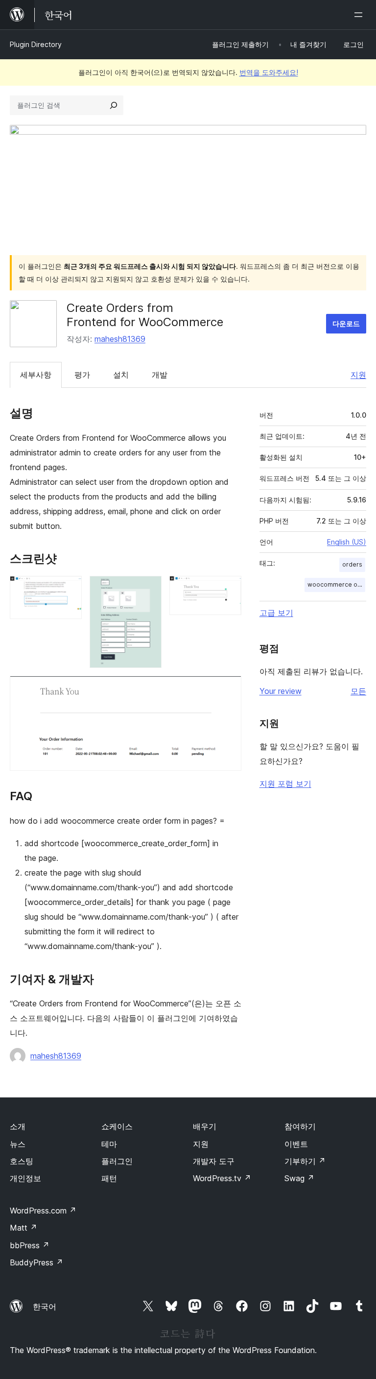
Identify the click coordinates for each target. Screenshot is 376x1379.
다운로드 (346, 323)
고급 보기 (276, 613)
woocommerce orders (336, 584)
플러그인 (117, 1161)
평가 (82, 375)
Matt (23, 1228)
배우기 (204, 1126)
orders (352, 564)
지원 (358, 375)
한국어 (44, 1306)
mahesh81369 (119, 339)
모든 (358, 691)
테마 (109, 1144)
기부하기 (305, 1161)
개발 (159, 375)
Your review (280, 691)
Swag (299, 1178)
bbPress (29, 1245)
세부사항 (35, 375)
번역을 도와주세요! (268, 72)
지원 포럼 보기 (285, 783)
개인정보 (25, 1178)
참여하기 (300, 1126)
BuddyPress (36, 1262)
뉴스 (17, 1144)
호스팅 (21, 1161)
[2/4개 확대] (148, 589)
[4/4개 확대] (228, 689)
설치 (121, 375)
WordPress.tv (222, 1178)
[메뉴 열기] (360, 14)
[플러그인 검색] (113, 105)
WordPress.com (43, 1210)
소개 (17, 1126)
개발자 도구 (214, 1161)
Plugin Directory (36, 44)
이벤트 (296, 1144)
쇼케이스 (117, 1126)
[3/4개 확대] (228, 589)
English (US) (346, 542)
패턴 (109, 1178)
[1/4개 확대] (68, 589)
